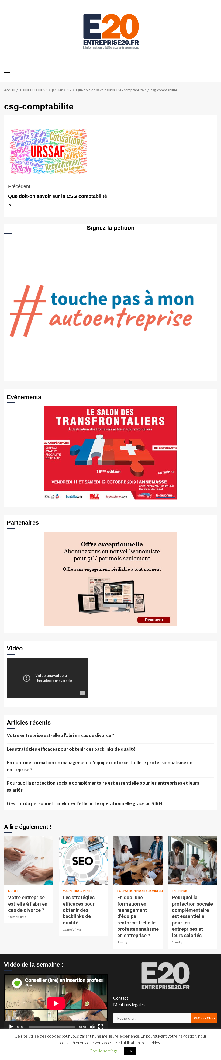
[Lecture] (11, 1027)
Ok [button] (129, 1051)
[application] (56, 1003)
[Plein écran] (100, 1027)
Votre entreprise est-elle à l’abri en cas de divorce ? (60, 735)
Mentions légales (129, 1004)
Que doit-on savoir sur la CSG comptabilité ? (57, 196)
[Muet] (92, 1027)
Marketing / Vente (77, 890)
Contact (120, 997)
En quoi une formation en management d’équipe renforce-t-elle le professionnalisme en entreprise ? (99, 766)
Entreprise (180, 890)
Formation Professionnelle (140, 890)
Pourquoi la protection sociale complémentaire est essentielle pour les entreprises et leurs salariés (103, 786)
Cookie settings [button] (103, 1050)
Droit (13, 890)
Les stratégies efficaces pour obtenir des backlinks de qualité (71, 749)
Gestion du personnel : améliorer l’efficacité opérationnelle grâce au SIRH (84, 803)
